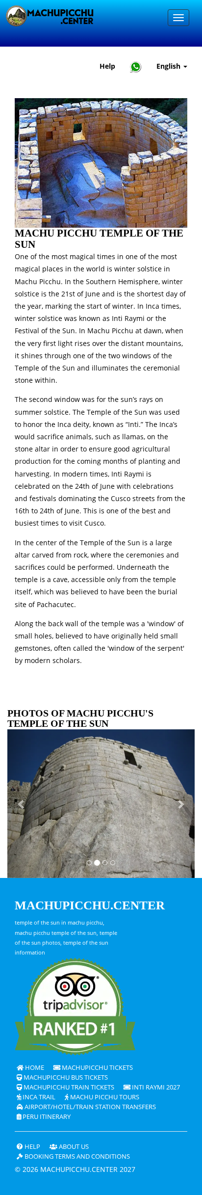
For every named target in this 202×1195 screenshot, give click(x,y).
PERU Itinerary (46, 1117)
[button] (21, 803)
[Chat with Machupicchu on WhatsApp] (136, 66)
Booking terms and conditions (76, 1156)
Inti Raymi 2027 (155, 1087)
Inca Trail (38, 1097)
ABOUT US (73, 1146)
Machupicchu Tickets (96, 1067)
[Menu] (178, 17)
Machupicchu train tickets (68, 1087)
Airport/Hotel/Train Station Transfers (89, 1107)
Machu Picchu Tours (104, 1097)
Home (34, 1067)
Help (107, 66)
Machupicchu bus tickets (65, 1077)
